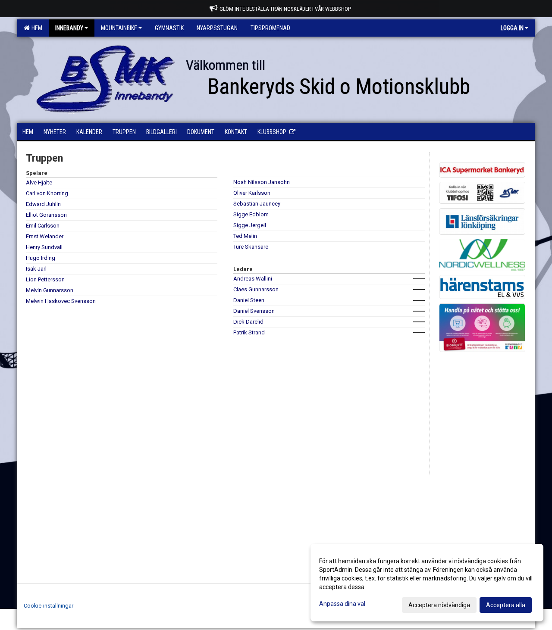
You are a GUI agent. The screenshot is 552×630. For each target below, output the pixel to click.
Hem (35, 28)
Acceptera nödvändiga (439, 605)
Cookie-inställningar (48, 605)
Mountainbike (119, 28)
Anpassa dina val (342, 603)
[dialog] (426, 582)
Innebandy (69, 28)
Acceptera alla (505, 605)
